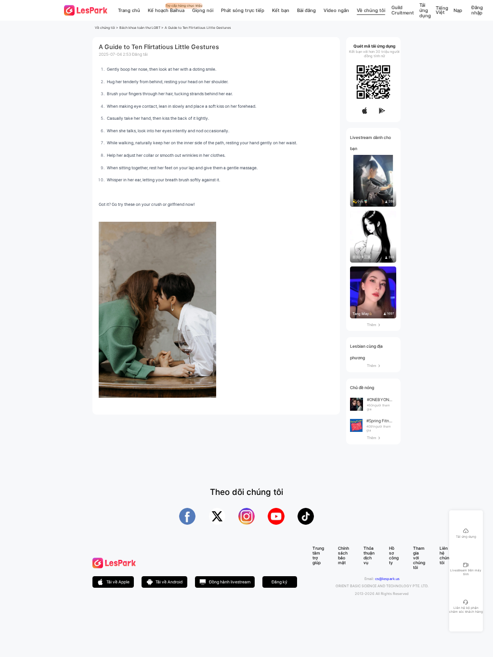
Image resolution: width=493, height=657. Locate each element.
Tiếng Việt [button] (442, 10)
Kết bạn (280, 10)
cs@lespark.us (387, 579)
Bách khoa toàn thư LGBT (139, 27)
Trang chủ (129, 10)
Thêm (373, 325)
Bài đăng (306, 10)
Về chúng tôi (371, 10)
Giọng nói (202, 10)
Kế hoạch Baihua (166, 10)
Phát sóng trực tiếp (242, 10)
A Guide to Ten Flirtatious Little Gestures (198, 27)
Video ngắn (336, 10)
